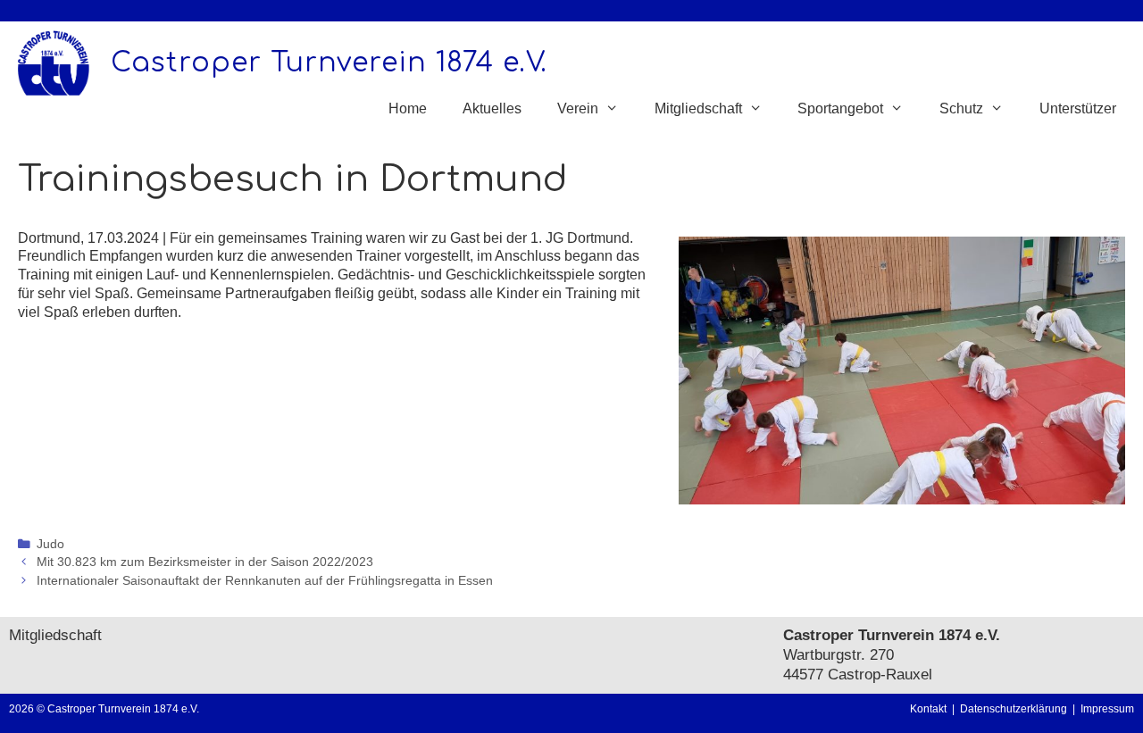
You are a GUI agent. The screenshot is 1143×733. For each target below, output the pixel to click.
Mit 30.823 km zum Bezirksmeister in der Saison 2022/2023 (205, 562)
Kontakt (928, 709)
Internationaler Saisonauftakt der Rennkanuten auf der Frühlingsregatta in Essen (265, 580)
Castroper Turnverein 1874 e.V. (329, 63)
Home (407, 108)
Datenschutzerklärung (1016, 709)
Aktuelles (492, 108)
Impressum (1107, 709)
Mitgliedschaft (55, 635)
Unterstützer (1077, 108)
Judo (50, 544)
